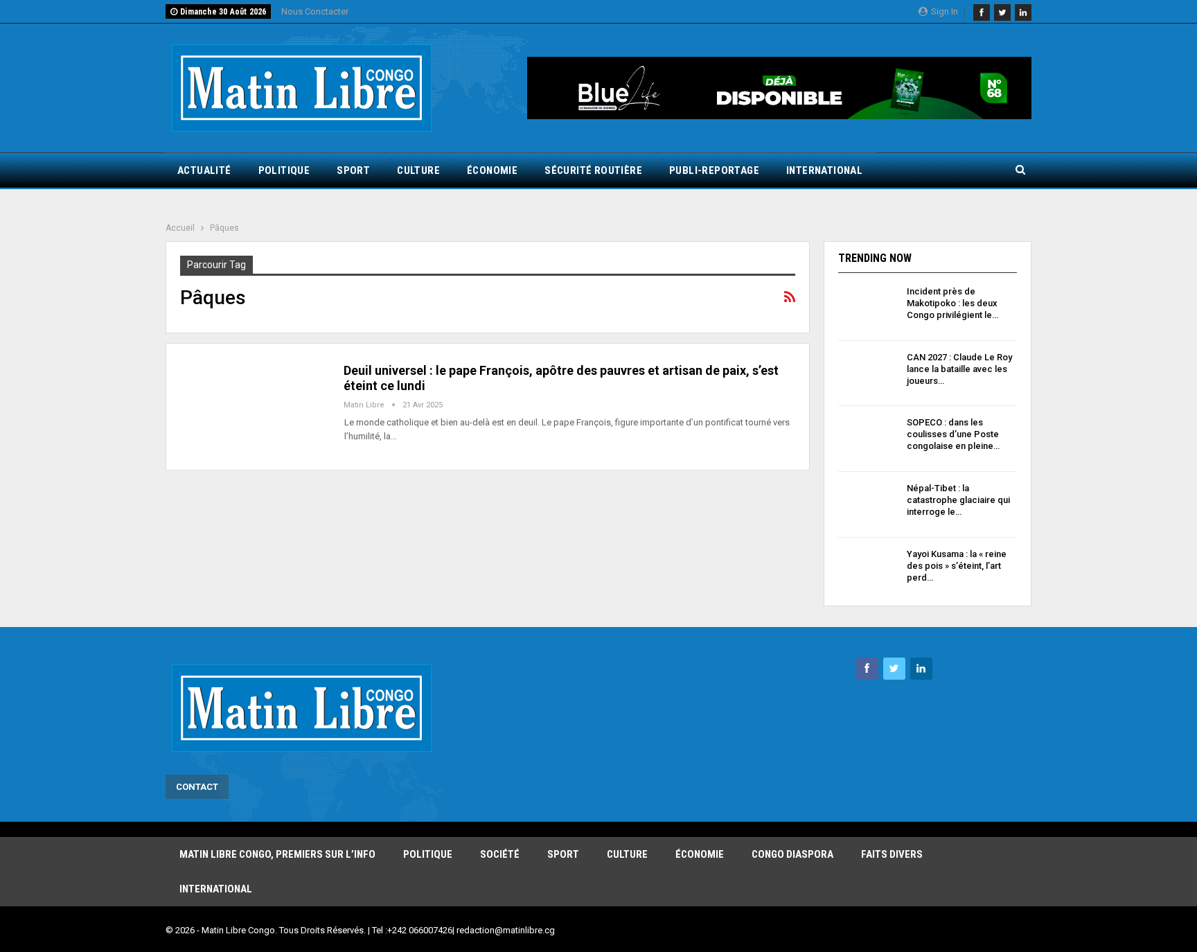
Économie (492, 170)
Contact (197, 787)
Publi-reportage (714, 170)
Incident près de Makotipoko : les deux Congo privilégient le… (952, 303)
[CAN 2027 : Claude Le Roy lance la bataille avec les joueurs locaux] (868, 373)
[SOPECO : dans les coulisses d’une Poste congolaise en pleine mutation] (868, 438)
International (824, 170)
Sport (353, 170)
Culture (418, 170)
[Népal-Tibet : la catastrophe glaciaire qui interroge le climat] (868, 504)
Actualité (204, 170)
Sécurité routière (593, 170)
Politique (284, 170)
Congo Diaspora (792, 854)
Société (500, 854)
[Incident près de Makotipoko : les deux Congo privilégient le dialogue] (868, 307)
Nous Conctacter (314, 11)
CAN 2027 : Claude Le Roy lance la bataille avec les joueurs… (959, 369)
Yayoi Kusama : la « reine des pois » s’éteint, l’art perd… (957, 566)
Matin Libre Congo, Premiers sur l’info (277, 854)
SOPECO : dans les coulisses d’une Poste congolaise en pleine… (953, 434)
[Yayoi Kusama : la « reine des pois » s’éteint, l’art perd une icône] (868, 570)
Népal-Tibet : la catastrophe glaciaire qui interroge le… (958, 500)
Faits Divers (892, 854)
